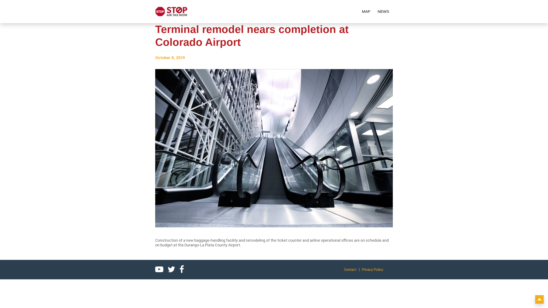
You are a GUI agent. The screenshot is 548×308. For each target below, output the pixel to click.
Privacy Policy (372, 270)
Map (366, 11)
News (383, 11)
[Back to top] (539, 299)
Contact (350, 270)
